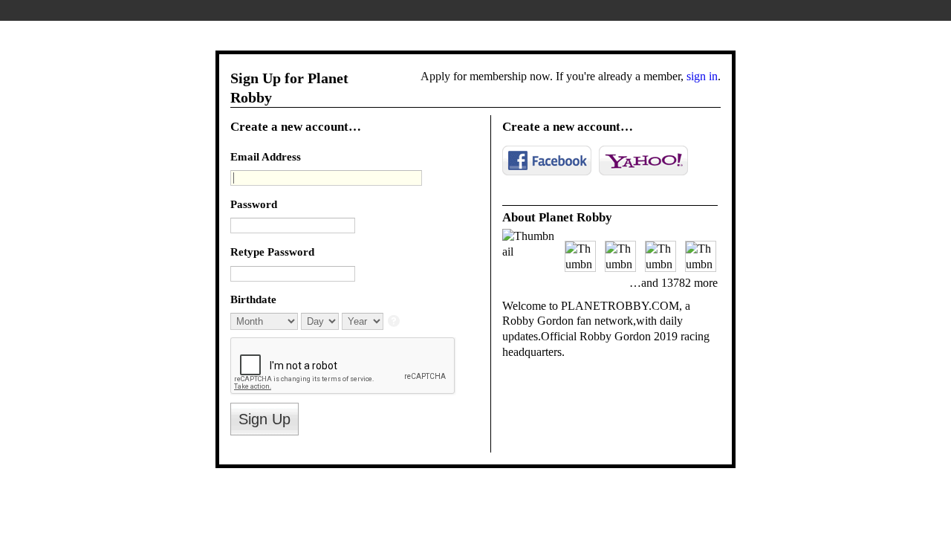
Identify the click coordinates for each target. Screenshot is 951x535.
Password (253, 204)
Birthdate (253, 299)
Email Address (265, 156)
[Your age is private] (395, 322)
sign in (702, 76)
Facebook (546, 160)
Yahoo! (643, 160)
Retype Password (272, 251)
